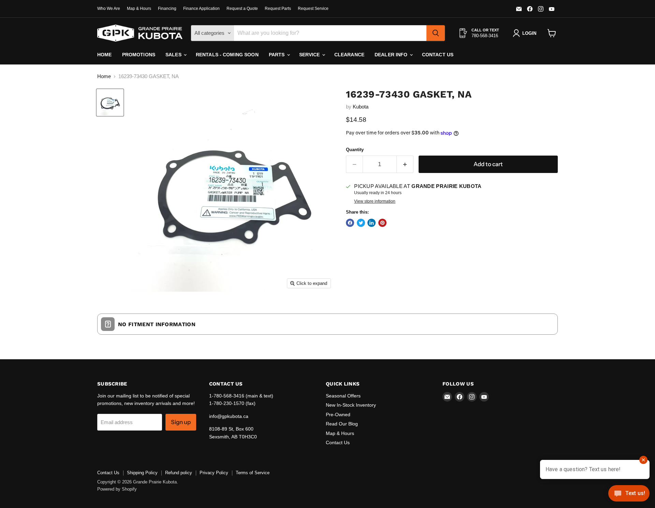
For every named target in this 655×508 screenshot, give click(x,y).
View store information (374, 201)
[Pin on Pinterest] (382, 223)
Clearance (349, 54)
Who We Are (108, 8)
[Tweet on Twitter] (361, 223)
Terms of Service (253, 472)
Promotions (138, 54)
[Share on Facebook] (350, 223)
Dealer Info (392, 54)
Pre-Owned (338, 414)
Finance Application (201, 8)
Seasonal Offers (343, 395)
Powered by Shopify (117, 489)
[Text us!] (629, 494)
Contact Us (437, 54)
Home (104, 54)
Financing (167, 8)
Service (310, 54)
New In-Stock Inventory (351, 405)
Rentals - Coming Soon (227, 54)
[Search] (435, 33)
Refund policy (178, 472)
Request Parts (278, 8)
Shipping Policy (142, 472)
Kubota (360, 107)
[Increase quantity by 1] (405, 164)
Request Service (313, 8)
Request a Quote (242, 8)
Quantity (355, 149)
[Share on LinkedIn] (371, 223)
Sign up (181, 422)
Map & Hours (139, 8)
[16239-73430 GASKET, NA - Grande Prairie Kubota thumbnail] (110, 102)
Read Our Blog (342, 423)
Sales (174, 54)
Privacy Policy (214, 472)
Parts (277, 54)
